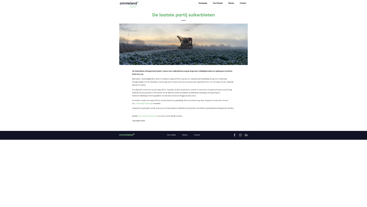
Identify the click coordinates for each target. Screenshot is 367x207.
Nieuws (231, 3)
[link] (143, 103)
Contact (243, 3)
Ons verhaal (218, 3)
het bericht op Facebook (148, 116)
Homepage (203, 3)
